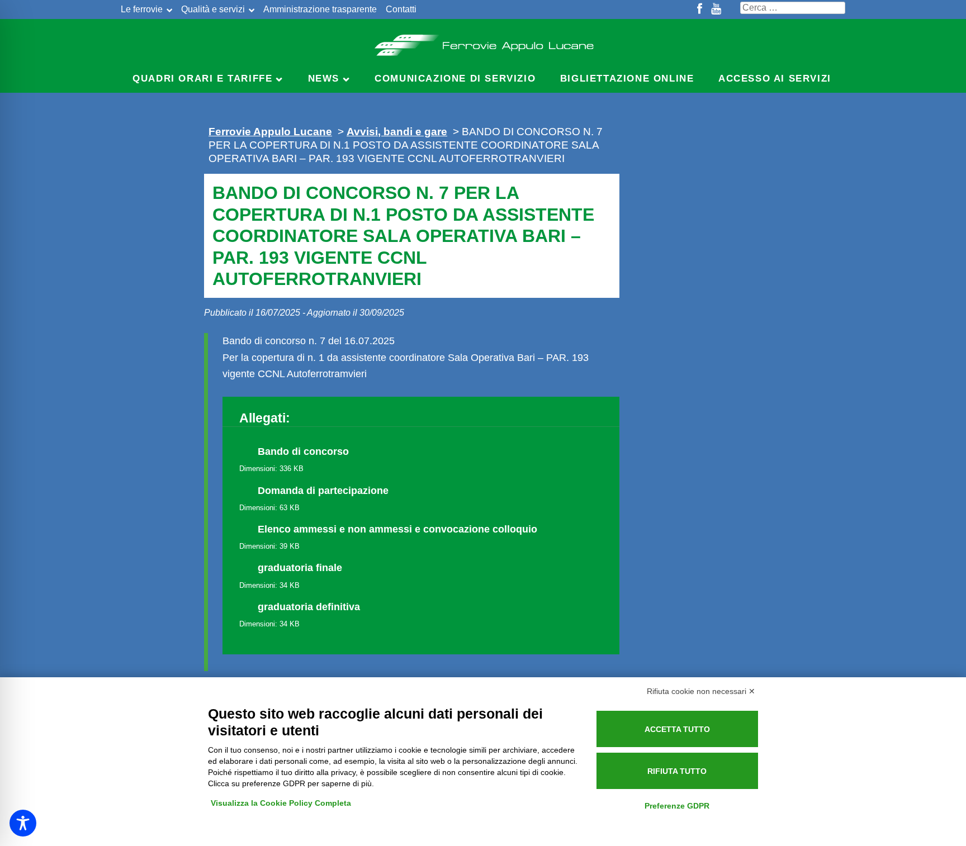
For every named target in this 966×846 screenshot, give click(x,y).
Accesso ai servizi (774, 78)
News (323, 78)
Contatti (401, 9)
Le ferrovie (142, 9)
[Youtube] (716, 9)
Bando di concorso (303, 451)
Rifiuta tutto (677, 771)
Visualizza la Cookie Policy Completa (281, 803)
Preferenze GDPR (677, 805)
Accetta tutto (677, 729)
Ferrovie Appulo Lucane (483, 42)
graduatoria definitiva (309, 606)
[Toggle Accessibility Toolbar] (22, 823)
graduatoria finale (300, 567)
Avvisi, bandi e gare (397, 131)
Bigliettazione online (627, 78)
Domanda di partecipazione (323, 490)
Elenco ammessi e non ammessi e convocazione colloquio (397, 529)
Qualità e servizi (213, 9)
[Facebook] (699, 9)
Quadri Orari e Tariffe (202, 78)
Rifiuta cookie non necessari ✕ (701, 691)
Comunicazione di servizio (455, 78)
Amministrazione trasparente (320, 9)
